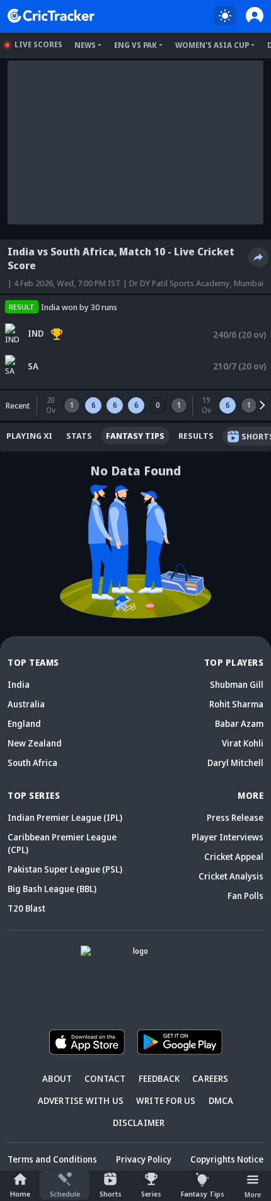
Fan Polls (245, 896)
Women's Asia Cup (212, 45)
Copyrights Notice (226, 1159)
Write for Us (165, 1100)
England (24, 723)
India (19, 684)
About (57, 1078)
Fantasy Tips (202, 1193)
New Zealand (35, 743)
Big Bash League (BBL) (52, 889)
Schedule (65, 1193)
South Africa (32, 763)
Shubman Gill (236, 684)
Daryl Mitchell (235, 763)
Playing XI (29, 435)
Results (196, 435)
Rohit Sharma (236, 704)
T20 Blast (26, 908)
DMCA (221, 1100)
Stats (79, 435)
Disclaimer (139, 1122)
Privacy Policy (143, 1159)
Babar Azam (239, 723)
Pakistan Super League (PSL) (65, 869)
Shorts (111, 1193)
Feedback (159, 1078)
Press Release (235, 817)
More (253, 1194)
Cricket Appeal (233, 856)
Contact (104, 1078)
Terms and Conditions (52, 1159)
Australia (26, 704)
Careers (210, 1078)
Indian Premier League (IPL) (65, 817)
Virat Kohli (242, 743)
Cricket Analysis (231, 876)
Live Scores (38, 44)
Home (20, 1193)
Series (151, 1193)
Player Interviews (227, 837)
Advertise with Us (81, 1100)
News (85, 45)
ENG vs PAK (135, 45)
